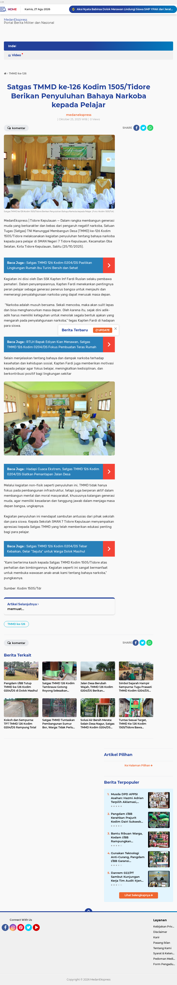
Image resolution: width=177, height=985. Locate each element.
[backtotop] (88, 912)
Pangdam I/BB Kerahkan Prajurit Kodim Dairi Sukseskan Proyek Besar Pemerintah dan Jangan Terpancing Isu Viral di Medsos (128, 818)
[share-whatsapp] (150, 128)
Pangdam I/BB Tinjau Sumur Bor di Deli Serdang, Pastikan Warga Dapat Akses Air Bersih (125, 9)
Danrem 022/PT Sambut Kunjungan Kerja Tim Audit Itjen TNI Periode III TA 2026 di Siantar (127, 877)
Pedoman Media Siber (165, 958)
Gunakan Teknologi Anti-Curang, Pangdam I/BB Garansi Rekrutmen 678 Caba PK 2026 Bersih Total (128, 857)
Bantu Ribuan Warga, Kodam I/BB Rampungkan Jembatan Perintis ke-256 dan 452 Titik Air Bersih (127, 837)
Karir (156, 937)
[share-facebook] (136, 128)
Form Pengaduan (164, 964)
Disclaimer (160, 932)
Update (104, 330)
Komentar (18, 643)
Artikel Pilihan (118, 754)
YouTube (39, 933)
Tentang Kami (162, 948)
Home (12, 9)
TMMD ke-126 (16, 624)
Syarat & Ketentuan (165, 953)
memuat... (15, 609)
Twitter (30, 933)
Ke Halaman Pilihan (138, 765)
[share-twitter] (143, 128)
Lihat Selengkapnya (138, 895)
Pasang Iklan (161, 942)
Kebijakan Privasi (164, 926)
